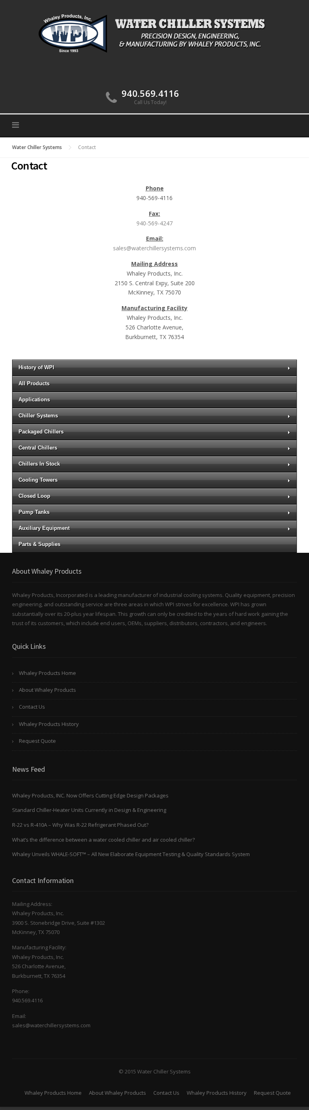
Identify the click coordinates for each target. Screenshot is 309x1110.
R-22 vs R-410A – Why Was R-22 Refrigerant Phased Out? (80, 824)
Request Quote (37, 740)
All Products (34, 383)
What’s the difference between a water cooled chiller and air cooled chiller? (103, 839)
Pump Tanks (34, 512)
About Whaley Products (47, 689)
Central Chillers (38, 448)
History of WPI (36, 367)
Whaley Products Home (47, 673)
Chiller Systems (38, 416)
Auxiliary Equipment (44, 528)
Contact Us (32, 706)
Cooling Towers (38, 480)
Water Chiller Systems (37, 147)
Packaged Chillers (41, 432)
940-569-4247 (154, 223)
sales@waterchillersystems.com (154, 248)
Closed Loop (34, 496)
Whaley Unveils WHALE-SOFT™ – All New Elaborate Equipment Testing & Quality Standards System (131, 854)
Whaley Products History (49, 724)
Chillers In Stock (39, 464)
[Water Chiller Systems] (154, 32)
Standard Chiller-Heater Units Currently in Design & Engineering (89, 810)
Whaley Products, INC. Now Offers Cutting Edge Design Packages (90, 795)
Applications (34, 400)
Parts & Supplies (39, 544)
